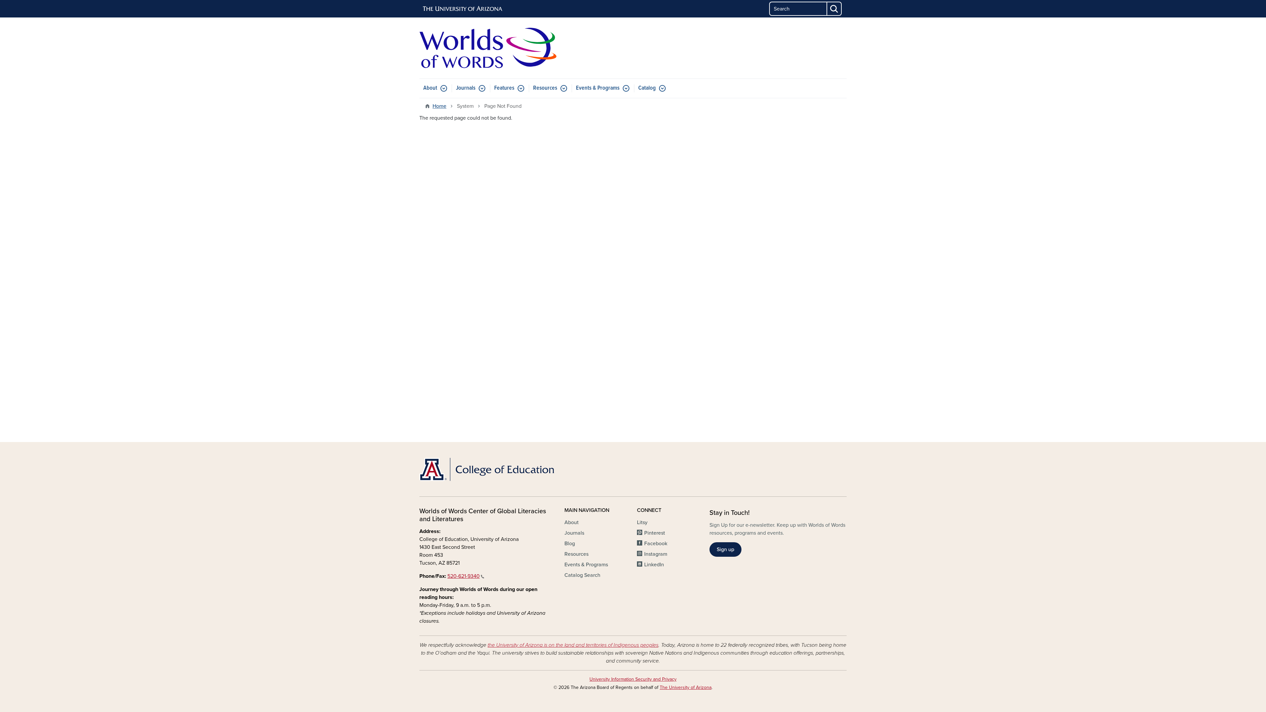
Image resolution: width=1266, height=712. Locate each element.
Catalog (647, 88)
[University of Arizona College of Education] (488, 469)
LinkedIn (654, 564)
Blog (569, 543)
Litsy (642, 522)
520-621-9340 (463, 576)
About (430, 88)
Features (504, 88)
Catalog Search (582, 575)
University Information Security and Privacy (633, 679)
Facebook (655, 543)
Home (439, 106)
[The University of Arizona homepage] (462, 9)
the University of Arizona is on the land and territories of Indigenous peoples (573, 645)
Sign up (725, 549)
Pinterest (654, 533)
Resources (545, 88)
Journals (465, 88)
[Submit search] (834, 9)
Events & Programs (597, 88)
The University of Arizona (685, 687)
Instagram (655, 554)
